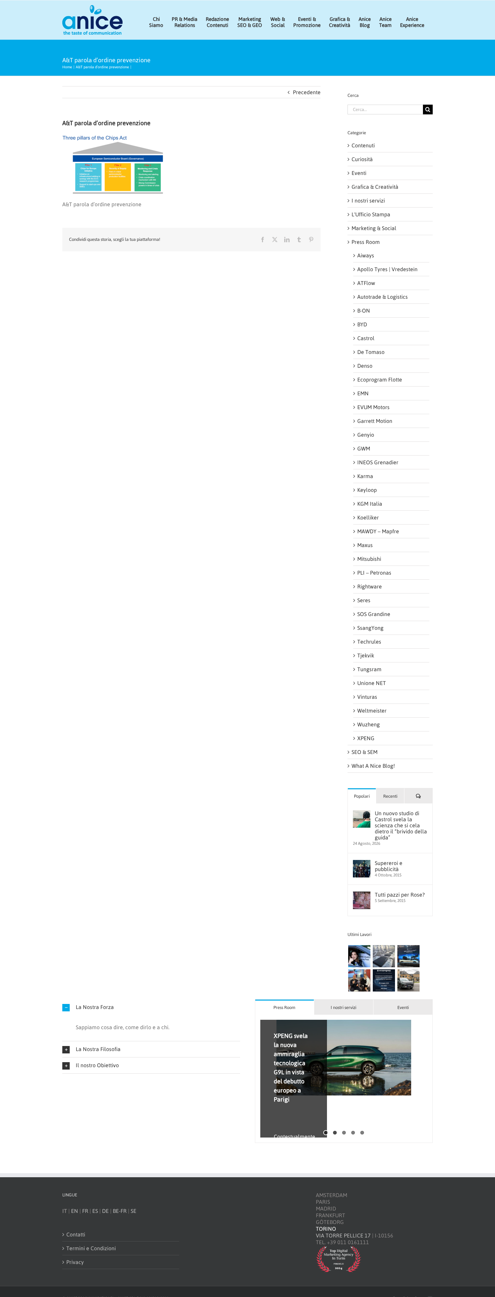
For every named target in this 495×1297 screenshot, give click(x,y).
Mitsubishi (369, 559)
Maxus (365, 545)
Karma (365, 476)
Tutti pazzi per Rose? (400, 895)
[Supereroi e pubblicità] (361, 863)
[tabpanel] (344, 1079)
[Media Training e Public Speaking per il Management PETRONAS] (359, 980)
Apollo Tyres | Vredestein (387, 269)
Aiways (365, 255)
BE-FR (120, 1211)
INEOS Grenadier (377, 462)
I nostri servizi (368, 200)
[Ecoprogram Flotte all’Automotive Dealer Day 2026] (383, 980)
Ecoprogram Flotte (379, 379)
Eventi (359, 173)
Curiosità (362, 159)
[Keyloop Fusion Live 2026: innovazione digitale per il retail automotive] (383, 956)
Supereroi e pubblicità (388, 866)
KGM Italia (369, 504)
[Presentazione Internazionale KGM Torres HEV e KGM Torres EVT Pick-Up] (408, 980)
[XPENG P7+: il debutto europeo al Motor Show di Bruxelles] (408, 956)
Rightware (369, 586)
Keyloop (367, 490)
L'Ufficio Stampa (371, 214)
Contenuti (363, 145)
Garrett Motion (374, 421)
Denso (364, 366)
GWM (363, 448)
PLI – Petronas (374, 573)
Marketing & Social (374, 228)
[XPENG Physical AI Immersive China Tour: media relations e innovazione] (359, 956)
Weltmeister (372, 711)
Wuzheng (368, 724)
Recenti (390, 796)
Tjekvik (365, 655)
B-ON (363, 311)
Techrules (369, 642)
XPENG (365, 738)
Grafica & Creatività (375, 187)
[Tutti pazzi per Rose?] (361, 895)
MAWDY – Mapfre (378, 531)
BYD (362, 324)
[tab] (284, 1007)
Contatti (75, 1234)
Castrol (365, 338)
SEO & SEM (364, 752)
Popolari (362, 796)
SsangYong (370, 628)
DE (105, 1211)
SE (133, 1211)
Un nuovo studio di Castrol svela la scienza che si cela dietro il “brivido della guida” (401, 825)
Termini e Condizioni (91, 1248)
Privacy (75, 1262)
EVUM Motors (373, 407)
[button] (151, 1007)
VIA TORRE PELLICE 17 (343, 1235)
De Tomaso (371, 352)
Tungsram (369, 669)
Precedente (307, 92)
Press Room (366, 242)
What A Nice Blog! (373, 766)
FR (85, 1211)
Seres (363, 600)
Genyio (365, 435)
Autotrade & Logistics (382, 297)
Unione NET (371, 683)
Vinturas (367, 697)
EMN (363, 393)
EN (74, 1211)
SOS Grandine (373, 614)
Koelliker (368, 517)
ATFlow (366, 283)
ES (95, 1211)
